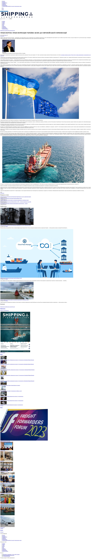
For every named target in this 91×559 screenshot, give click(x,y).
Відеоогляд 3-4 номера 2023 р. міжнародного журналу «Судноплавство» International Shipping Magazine (17, 364)
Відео (3, 25)
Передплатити (2, 352)
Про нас (3, 1)
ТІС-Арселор (2, 527)
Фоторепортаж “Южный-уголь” (5, 493)
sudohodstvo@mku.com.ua (10, 555)
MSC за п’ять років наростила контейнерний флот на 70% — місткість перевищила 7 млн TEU (15, 201)
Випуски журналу (5, 551)
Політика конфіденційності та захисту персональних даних (11, 6)
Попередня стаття (3, 30)
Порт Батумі (2, 515)
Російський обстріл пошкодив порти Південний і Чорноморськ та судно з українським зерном (15, 196)
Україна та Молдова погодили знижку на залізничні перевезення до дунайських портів (14, 200)
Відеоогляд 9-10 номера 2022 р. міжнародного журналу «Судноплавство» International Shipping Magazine (17, 375)
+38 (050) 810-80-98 (6, 556)
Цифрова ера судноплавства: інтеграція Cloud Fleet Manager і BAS (11, 198)
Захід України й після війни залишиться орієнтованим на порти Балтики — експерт (14, 203)
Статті (3, 545)
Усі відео (1, 405)
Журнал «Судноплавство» (4, 310)
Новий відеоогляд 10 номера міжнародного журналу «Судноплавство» (11, 400)
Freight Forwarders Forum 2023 (5, 441)
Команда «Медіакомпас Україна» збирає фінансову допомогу (10, 385)
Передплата (4, 4)
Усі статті (13, 30)
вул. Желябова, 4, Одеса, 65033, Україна (12, 554)
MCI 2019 (2, 461)
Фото (3, 24)
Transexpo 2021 (2, 450)
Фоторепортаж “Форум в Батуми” (5, 504)
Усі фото (1, 528)
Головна (3, 21)
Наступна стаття (9, 30)
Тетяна (5, 35)
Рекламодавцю (4, 2)
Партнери (3, 3)
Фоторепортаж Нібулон (4, 471)
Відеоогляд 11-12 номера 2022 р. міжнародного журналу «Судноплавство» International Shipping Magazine (17, 369)
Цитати (3, 23)
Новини (3, 22)
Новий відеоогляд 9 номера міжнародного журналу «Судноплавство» (11, 404)
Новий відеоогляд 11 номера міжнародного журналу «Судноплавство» (11, 396)
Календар (3, 26)
